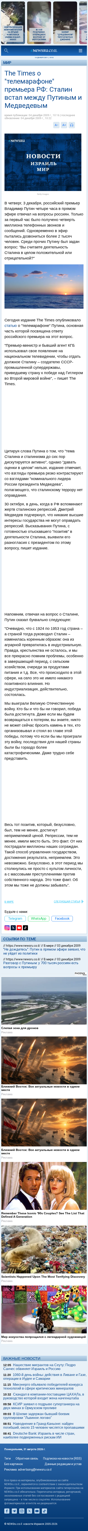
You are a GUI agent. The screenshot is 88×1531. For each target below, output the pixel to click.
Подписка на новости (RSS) (62, 1458)
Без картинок (13, 1464)
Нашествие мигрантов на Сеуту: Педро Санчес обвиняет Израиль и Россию (39, 1367)
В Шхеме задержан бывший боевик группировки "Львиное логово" (36, 1416)
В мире (9, 901)
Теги (7, 1458)
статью (10, 326)
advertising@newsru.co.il (34, 1469)
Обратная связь (27, 1458)
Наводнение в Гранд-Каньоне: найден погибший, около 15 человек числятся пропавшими (43, 1425)
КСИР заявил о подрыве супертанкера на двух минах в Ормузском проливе (41, 1406)
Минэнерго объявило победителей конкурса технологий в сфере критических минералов (43, 1386)
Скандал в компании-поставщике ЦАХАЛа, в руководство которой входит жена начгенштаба (43, 1396)
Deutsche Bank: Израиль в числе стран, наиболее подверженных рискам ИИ (39, 1435)
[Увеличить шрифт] (64, 125)
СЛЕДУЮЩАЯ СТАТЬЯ (67, 901)
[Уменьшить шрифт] (56, 125)
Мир (7, 62)
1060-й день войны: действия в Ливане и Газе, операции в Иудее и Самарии (45, 1376)
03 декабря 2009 (69, 945)
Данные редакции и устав (63, 1464)
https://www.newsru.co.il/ (23, 945)
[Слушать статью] (76, 125)
